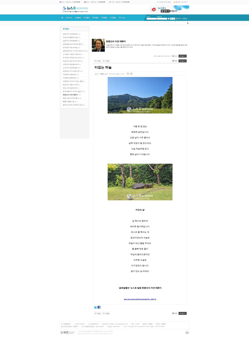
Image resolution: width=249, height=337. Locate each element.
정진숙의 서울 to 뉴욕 (70, 85)
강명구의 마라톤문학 (70, 34)
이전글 (98, 61)
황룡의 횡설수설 (68, 101)
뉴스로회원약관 (93, 324)
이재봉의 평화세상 (69, 78)
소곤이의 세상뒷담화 (70, 68)
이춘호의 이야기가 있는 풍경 (73, 81)
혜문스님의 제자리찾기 (71, 98)
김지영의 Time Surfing (70, 47)
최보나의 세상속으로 (70, 88)
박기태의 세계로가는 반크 (72, 58)
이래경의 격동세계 (69, 74)
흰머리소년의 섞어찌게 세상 (72, 105)
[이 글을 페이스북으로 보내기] (99, 308)
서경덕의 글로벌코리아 (71, 64)
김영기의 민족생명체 (70, 41)
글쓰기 (183, 56)
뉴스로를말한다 (66, 324)
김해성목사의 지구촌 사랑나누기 (74, 51)
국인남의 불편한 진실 (70, 37)
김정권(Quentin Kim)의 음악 (72, 44)
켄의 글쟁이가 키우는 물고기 (73, 91)
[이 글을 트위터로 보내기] (95, 308)
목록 (175, 61)
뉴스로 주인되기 (79, 324)
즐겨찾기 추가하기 (182, 2)
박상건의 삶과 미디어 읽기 (72, 61)
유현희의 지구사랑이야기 (71, 71)
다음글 (107, 61)
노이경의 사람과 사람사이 (72, 54)
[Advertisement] (74, 124)
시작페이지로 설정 (165, 2)
